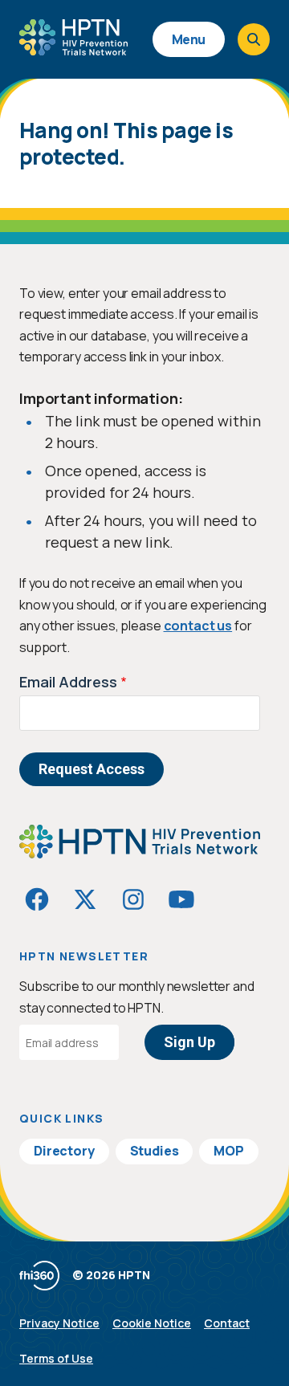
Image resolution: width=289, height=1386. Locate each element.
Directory (64, 1151)
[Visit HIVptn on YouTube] (181, 899)
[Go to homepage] (73, 49)
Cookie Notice (151, 1323)
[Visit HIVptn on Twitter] (85, 899)
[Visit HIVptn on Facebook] (37, 899)
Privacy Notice (59, 1323)
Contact (227, 1323)
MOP (229, 1151)
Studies (154, 1151)
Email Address (68, 681)
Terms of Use (56, 1358)
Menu (189, 39)
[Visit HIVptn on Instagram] (133, 899)
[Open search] (254, 39)
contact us (198, 625)
